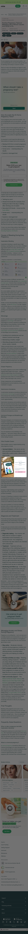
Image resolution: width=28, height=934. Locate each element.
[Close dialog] (25, 457)
